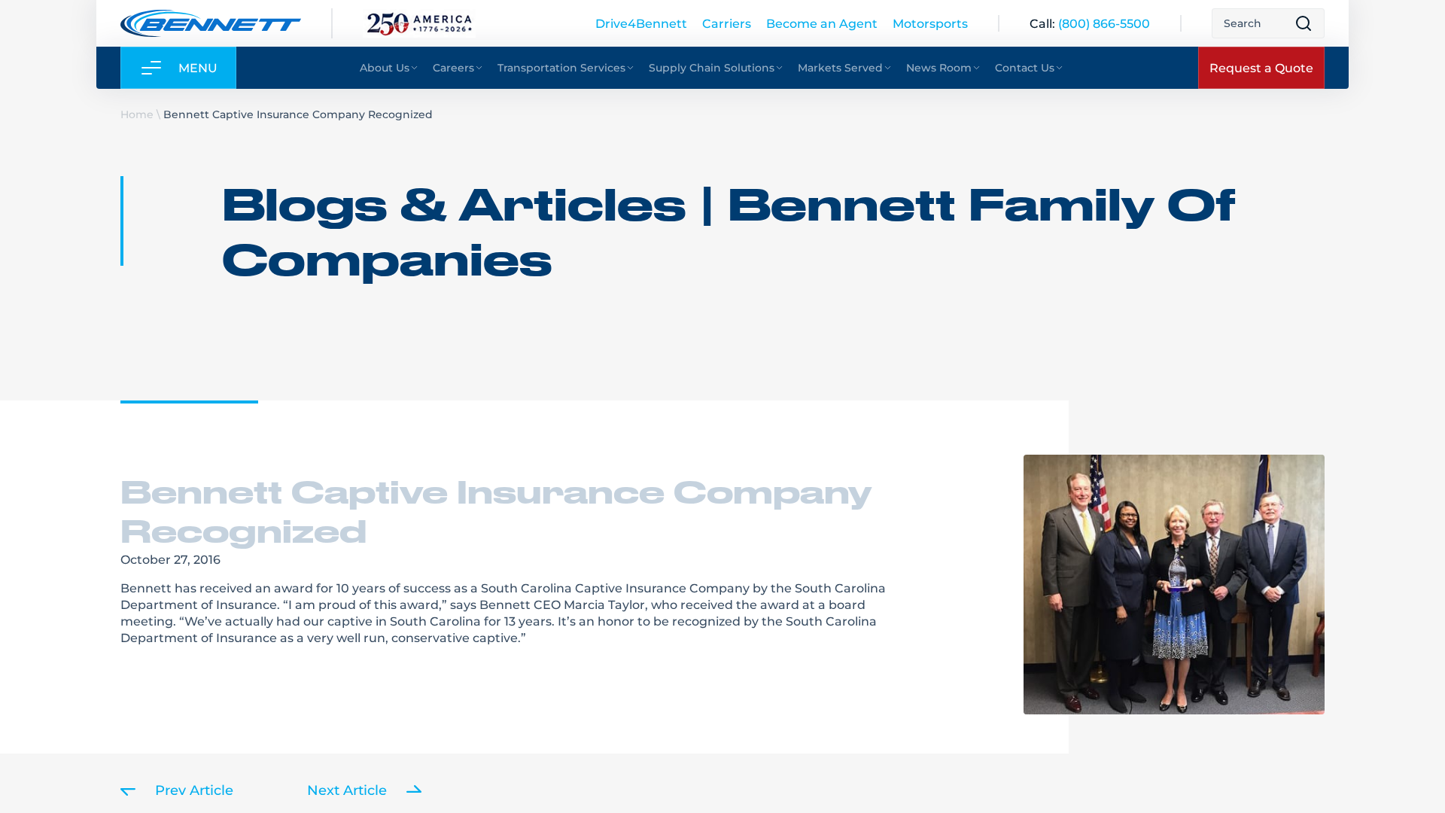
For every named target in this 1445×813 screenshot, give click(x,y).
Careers (453, 67)
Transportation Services (561, 67)
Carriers (726, 23)
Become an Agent (822, 23)
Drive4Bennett (641, 23)
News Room (939, 67)
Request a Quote (1261, 67)
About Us (384, 67)
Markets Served (840, 67)
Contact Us (1024, 67)
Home (137, 114)
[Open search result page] (1303, 23)
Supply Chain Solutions (711, 67)
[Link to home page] (210, 23)
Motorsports (930, 23)
